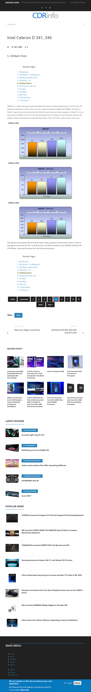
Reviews (13, 659)
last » (50, 304)
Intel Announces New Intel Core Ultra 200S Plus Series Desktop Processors (75, 401)
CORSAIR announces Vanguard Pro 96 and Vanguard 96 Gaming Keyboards (52, 515)
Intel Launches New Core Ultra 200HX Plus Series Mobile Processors (55, 401)
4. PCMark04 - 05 (24, 80)
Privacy (12, 672)
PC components (29, 445)
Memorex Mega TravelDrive (27, 330)
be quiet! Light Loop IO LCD (33, 435)
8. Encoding (21, 92)
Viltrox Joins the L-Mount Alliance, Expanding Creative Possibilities (50, 620)
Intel (18, 315)
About (12, 665)
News (12, 657)
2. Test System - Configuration (28, 75)
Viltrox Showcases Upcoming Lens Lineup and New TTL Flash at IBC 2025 (52, 575)
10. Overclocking (23, 97)
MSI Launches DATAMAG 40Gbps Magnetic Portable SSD (44, 605)
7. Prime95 (21, 89)
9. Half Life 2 (22, 95)
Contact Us (14, 675)
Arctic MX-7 (26, 496)
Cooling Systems (29, 430)
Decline (77, 683)
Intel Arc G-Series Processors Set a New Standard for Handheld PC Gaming (35, 374)
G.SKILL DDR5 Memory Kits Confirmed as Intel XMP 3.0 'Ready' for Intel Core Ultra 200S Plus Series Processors (35, 402)
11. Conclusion (23, 100)
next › (40, 304)
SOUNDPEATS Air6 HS (30, 481)
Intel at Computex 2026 (55, 371)
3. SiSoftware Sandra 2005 (27, 77)
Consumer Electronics (32, 461)
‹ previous (24, 299)
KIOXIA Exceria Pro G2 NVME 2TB (35, 450)
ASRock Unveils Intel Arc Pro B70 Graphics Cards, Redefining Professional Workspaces (14, 402)
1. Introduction (23, 72)
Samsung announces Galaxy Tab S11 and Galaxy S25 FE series (47, 560)
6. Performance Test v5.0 (26, 86)
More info (25, 690)
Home (12, 654)
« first (12, 299)
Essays (12, 662)
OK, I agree (68, 683)
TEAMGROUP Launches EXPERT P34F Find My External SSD (45, 545)
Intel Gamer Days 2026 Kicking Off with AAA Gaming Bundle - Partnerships (15, 374)
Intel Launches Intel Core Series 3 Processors (74, 373)
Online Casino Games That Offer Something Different (44, 465)
